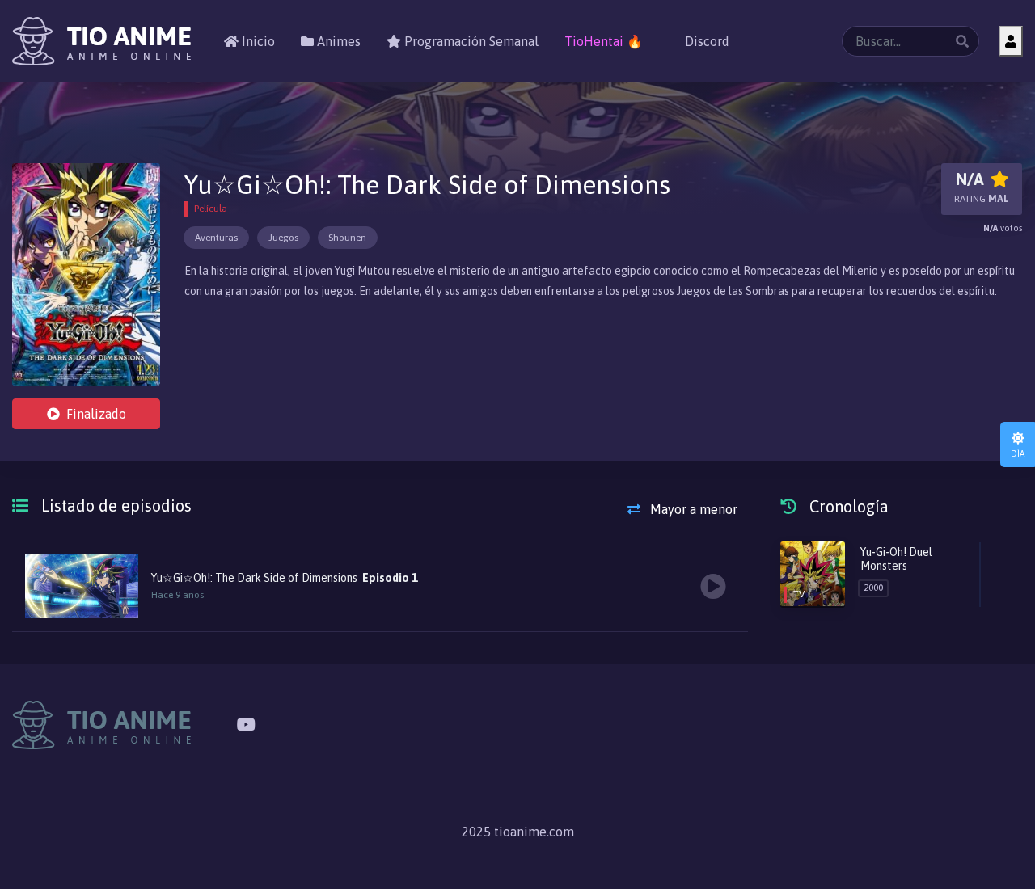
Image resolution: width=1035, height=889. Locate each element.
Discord (705, 41)
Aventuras (216, 237)
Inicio (257, 41)
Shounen (347, 237)
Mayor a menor (692, 509)
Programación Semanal (470, 41)
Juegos (283, 237)
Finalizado (96, 414)
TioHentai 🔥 (603, 41)
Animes (337, 41)
